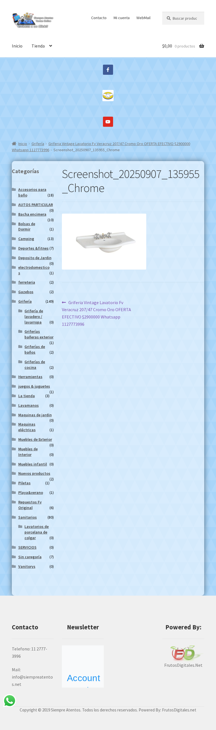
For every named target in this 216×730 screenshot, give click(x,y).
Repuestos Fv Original (30, 505)
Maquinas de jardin (35, 414)
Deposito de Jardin (34, 257)
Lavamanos (28, 405)
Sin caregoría (30, 556)
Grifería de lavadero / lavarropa (33, 316)
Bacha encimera (32, 214)
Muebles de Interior (28, 451)
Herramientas (30, 376)
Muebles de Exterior (35, 439)
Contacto (99, 17)
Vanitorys (26, 566)
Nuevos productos (34, 473)
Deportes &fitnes (33, 248)
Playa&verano (30, 492)
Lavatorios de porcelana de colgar (36, 532)
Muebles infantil (32, 464)
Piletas (24, 482)
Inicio (17, 46)
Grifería (38, 143)
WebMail (143, 17)
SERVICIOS (27, 547)
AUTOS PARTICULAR (35, 204)
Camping (26, 238)
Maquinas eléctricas (27, 427)
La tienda (26, 395)
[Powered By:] (183, 653)
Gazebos (25, 291)
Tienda (38, 46)
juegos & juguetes (34, 386)
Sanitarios (27, 517)
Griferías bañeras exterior (38, 334)
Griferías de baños (34, 349)
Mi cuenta (122, 17)
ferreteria (26, 282)
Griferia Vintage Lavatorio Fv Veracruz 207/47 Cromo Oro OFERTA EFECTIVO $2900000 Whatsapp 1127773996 (96, 313)
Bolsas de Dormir (26, 226)
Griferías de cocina (34, 364)
